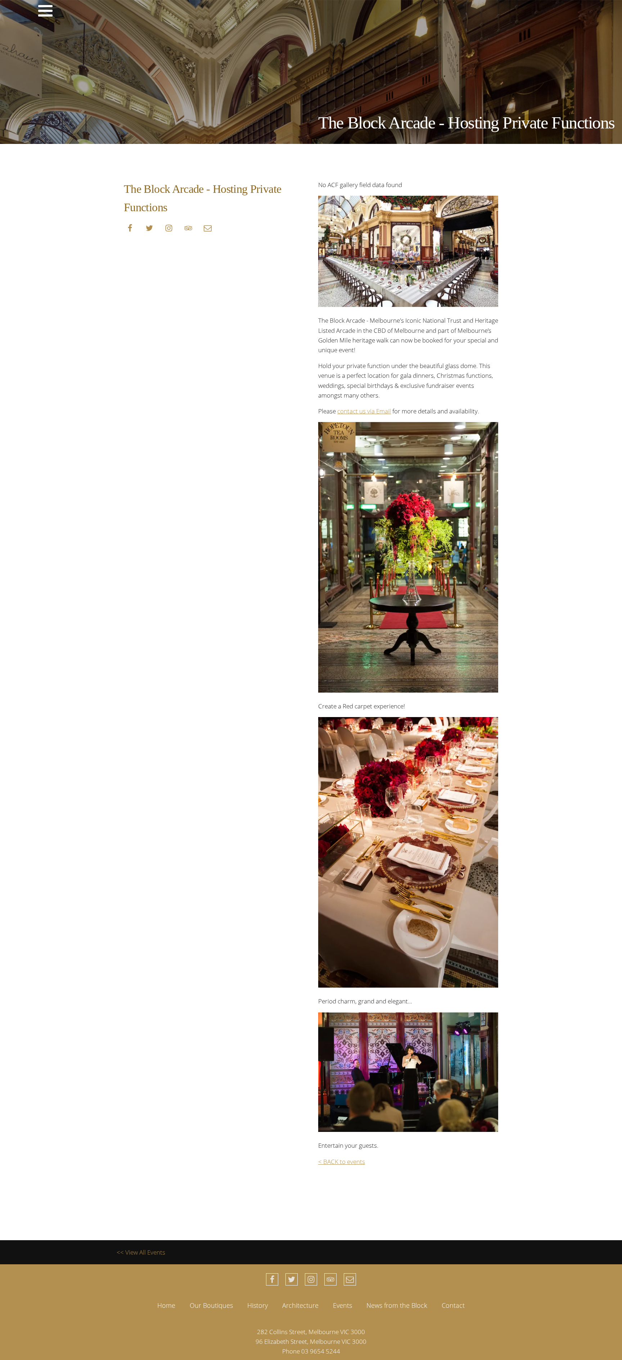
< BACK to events (341, 1161)
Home (166, 1305)
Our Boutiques (211, 1305)
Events (342, 1305)
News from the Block (396, 1305)
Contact (453, 1305)
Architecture (300, 1305)
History (257, 1305)
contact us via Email (364, 411)
